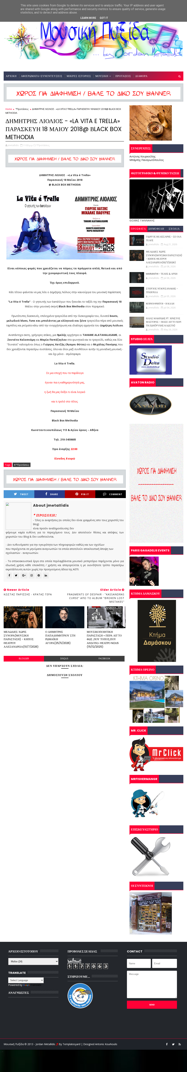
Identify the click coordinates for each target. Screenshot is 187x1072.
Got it (104, 17)
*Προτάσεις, (43, 145)
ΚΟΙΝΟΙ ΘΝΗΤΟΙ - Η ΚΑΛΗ (160, 303)
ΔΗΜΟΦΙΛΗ (156, 229)
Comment (115, 494)
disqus (64, 658)
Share (54, 494)
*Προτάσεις (22, 109)
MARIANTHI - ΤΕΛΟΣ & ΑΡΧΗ (161, 274)
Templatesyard (71, 1044)
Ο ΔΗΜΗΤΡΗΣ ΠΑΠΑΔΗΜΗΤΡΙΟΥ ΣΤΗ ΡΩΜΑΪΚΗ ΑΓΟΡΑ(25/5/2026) (60, 637)
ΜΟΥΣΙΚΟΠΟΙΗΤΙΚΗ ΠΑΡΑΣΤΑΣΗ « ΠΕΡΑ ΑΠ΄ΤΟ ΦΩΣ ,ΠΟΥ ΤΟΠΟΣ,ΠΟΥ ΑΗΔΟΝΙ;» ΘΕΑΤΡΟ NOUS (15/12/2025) (104, 639)
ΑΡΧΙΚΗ (11, 76)
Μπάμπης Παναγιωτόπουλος (146, 160)
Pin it (85, 494)
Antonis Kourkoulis (106, 1044)
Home (8, 109)
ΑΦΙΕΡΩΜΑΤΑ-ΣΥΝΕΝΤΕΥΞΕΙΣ (41, 76)
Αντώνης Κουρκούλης (142, 156)
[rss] (179, 1044)
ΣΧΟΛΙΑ (174, 229)
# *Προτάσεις (21, 464)
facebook (104, 658)
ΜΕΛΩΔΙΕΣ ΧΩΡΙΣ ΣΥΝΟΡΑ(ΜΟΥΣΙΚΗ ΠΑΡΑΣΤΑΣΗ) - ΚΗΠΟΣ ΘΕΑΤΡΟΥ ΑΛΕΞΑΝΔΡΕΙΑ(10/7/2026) (21, 639)
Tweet (24, 494)
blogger (24, 658)
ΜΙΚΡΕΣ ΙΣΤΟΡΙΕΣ (79, 76)
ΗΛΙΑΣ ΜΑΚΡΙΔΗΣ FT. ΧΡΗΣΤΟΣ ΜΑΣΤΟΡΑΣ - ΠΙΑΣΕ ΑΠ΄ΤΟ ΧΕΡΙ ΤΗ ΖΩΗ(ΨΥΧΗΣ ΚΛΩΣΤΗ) (163, 322)
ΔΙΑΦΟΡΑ (141, 76)
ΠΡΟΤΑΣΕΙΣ (123, 76)
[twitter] (173, 1044)
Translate (35, 985)
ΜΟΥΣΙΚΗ (101, 76)
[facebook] (167, 1044)
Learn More (88, 17)
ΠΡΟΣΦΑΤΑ (138, 229)
